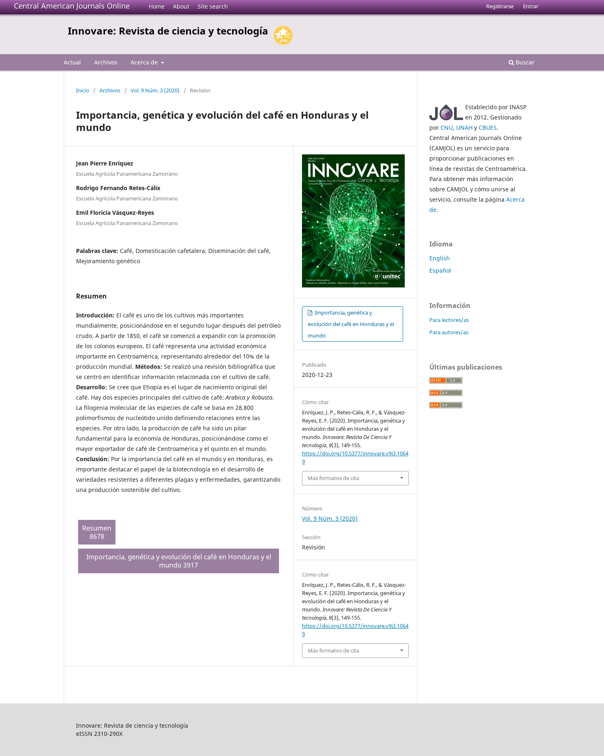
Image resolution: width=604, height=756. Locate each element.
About (181, 6)
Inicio (82, 90)
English (439, 258)
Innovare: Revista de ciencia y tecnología (168, 30)
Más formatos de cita (333, 478)
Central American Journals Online (72, 6)
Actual (72, 62)
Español (440, 270)
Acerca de (145, 62)
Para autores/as (448, 332)
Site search (213, 6)
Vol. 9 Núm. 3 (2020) (155, 90)
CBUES (488, 127)
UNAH (464, 127)
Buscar (524, 62)
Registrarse (500, 6)
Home (157, 6)
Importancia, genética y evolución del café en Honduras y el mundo (351, 324)
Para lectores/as (449, 320)
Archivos (106, 62)
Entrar (530, 6)
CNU (446, 127)
